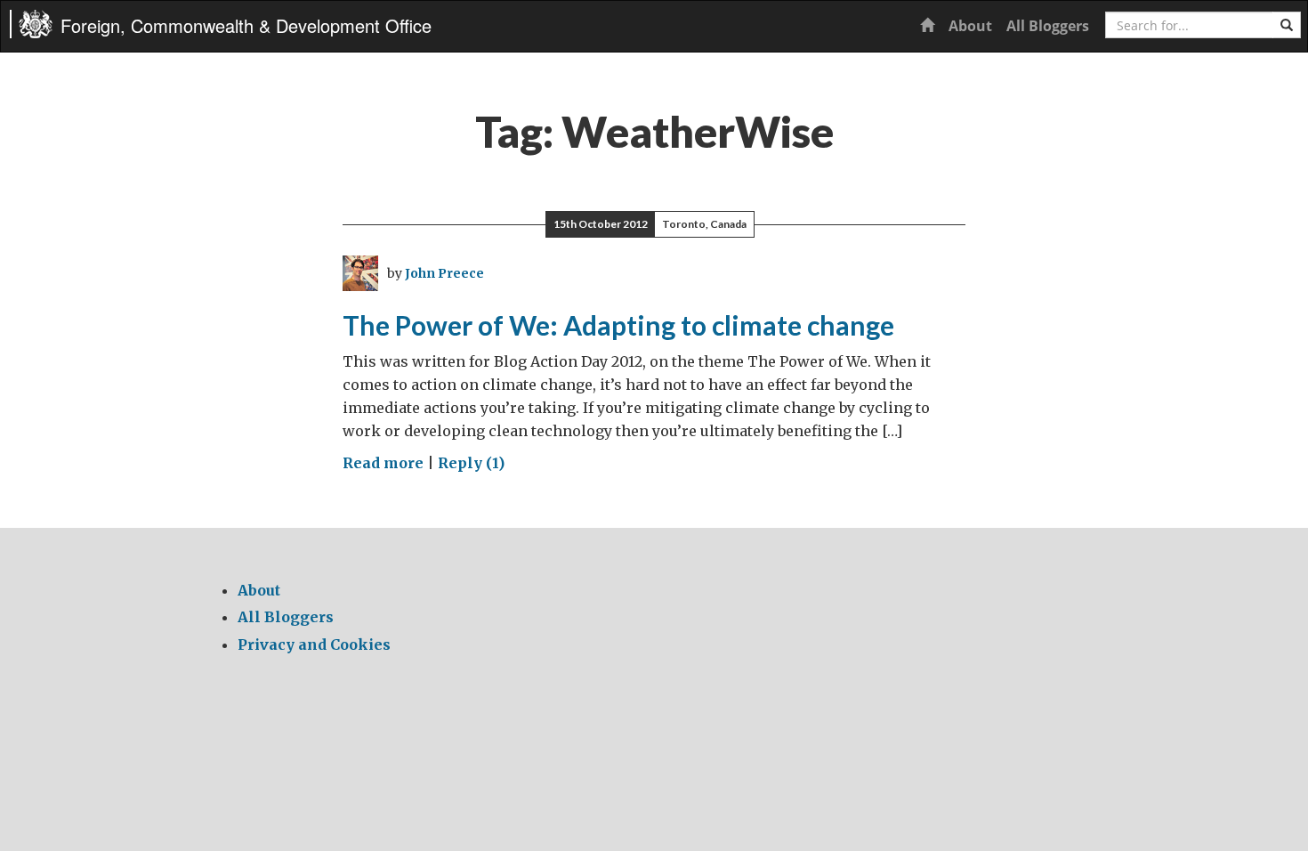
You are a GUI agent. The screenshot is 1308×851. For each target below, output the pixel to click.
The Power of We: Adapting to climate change (618, 325)
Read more (383, 463)
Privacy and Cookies (314, 644)
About (970, 26)
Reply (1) (471, 463)
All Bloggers (1047, 26)
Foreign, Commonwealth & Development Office (246, 25)
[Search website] (1286, 25)
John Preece (444, 273)
